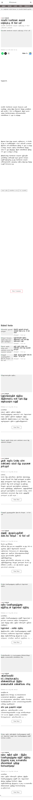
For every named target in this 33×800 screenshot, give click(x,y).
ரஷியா (16, 620)
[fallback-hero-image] (7, 332)
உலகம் (15, 6)
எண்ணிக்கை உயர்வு (13, 190)
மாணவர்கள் (5, 697)
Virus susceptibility (23, 190)
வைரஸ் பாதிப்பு (5, 190)
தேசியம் (9, 6)
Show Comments (16, 291)
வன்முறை (18, 560)
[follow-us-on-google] (30, 53)
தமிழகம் (3, 6)
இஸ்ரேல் (20, 477)
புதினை (13, 412)
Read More (16, 427)
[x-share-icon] (5, 54)
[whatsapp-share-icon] (2, 54)
